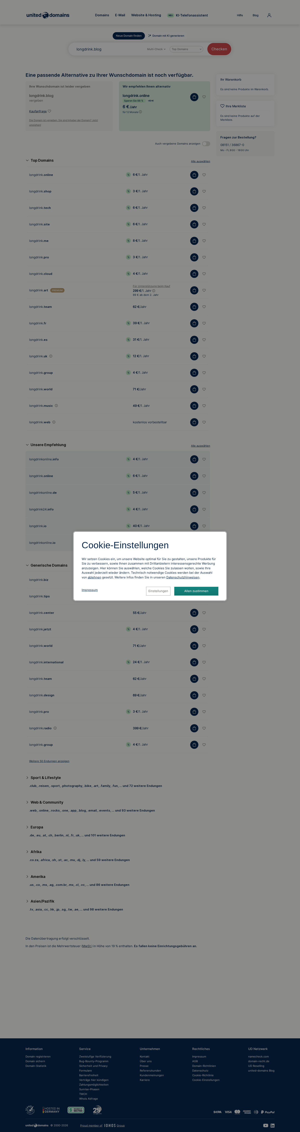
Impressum (90, 590)
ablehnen (94, 577)
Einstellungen (158, 591)
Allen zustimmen (196, 591)
